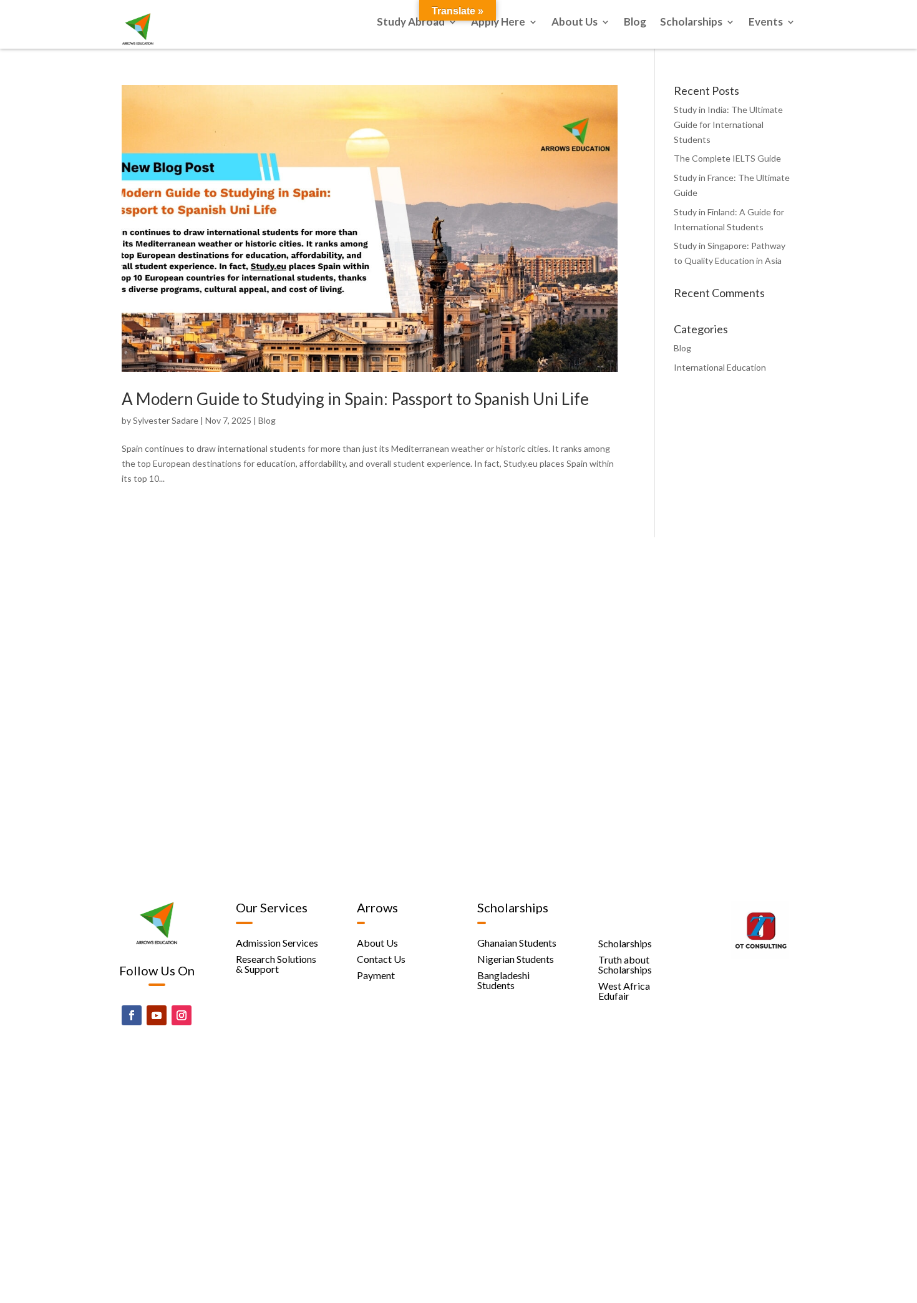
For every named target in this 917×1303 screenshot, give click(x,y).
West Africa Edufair (624, 991)
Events (766, 22)
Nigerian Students (515, 959)
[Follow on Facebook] (132, 1015)
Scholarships (691, 22)
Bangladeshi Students (503, 980)
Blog (635, 22)
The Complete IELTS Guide (727, 158)
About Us (574, 22)
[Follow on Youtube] (157, 1015)
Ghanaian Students (516, 943)
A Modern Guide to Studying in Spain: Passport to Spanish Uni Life (355, 399)
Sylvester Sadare (165, 420)
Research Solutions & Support (276, 964)
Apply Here (498, 22)
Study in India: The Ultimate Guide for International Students (728, 124)
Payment (376, 975)
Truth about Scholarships (625, 964)
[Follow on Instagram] (182, 1015)
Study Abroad (411, 22)
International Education (720, 367)
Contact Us (381, 959)
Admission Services (277, 943)
